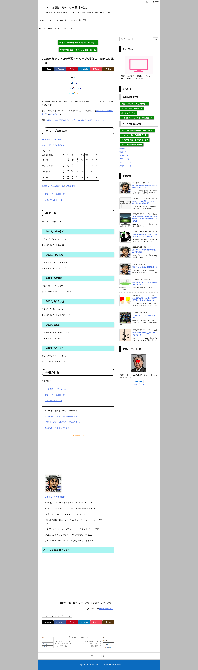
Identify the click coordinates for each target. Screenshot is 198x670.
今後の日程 (53, 114)
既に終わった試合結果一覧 (53, 186)
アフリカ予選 (124, 159)
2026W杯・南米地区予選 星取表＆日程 (61, 416)
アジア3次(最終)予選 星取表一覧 (134, 135)
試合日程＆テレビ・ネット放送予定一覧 (137, 118)
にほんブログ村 (139, 384)
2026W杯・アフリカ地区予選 (57, 428)
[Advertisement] (78, 454)
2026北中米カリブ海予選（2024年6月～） (63, 422)
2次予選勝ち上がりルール (52, 139)
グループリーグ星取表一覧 (132, 108)
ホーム (43, 28)
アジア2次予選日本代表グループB (135, 140)
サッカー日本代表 (106, 609)
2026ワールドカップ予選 (102, 603)
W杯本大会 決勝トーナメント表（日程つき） (78, 42)
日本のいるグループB (53, 200)
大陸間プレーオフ (126, 166)
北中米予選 (123, 155)
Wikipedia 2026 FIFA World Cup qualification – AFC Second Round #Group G (75, 120)
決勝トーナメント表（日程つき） (134, 104)
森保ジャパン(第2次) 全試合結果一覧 (144, 267)
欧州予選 (122, 149)
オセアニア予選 (125, 162)
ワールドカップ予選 (65, 28)
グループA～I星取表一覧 (55, 194)
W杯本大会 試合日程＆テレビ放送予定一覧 (78, 50)
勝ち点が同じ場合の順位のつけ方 (55, 145)
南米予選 (122, 152)
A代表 (52, 28)
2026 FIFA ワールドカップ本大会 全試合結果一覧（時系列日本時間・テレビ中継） (145, 219)
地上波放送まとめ (128, 113)
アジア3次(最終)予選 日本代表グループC (137, 130)
